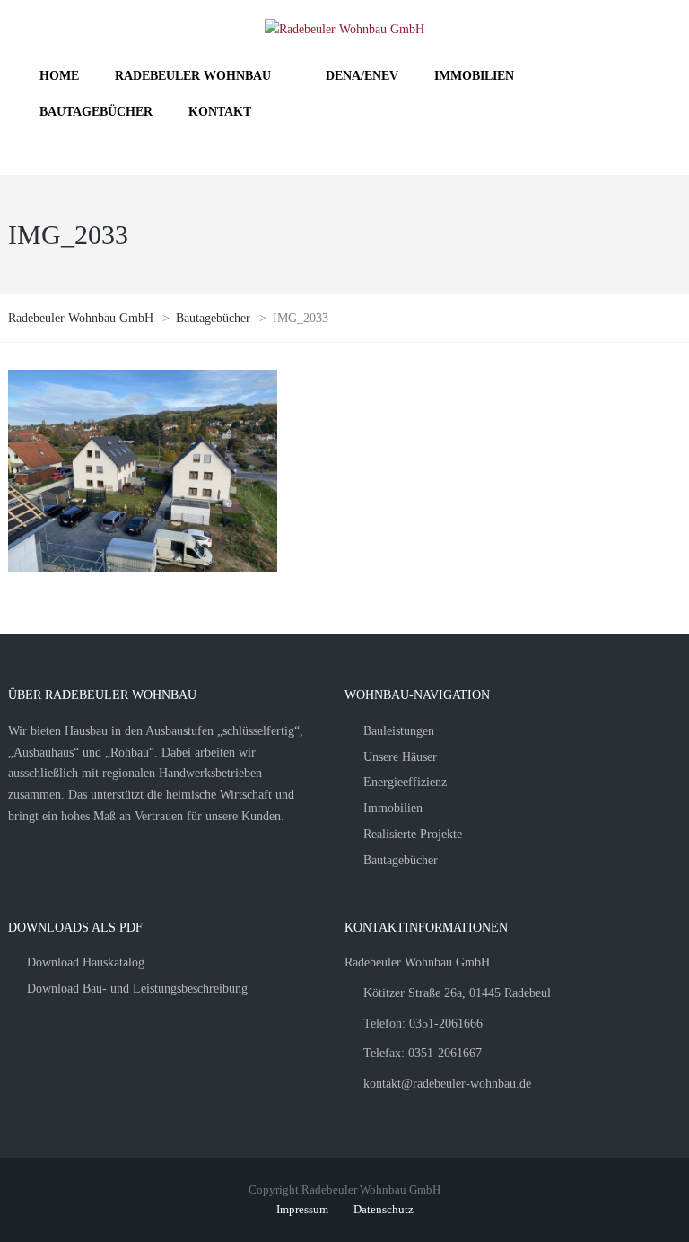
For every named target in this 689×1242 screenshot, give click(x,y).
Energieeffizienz (405, 782)
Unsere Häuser (400, 757)
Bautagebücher (400, 860)
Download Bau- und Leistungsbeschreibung (137, 988)
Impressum (302, 1209)
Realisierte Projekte (412, 834)
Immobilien (393, 808)
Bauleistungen (398, 731)
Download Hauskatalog (85, 962)
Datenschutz (383, 1209)
